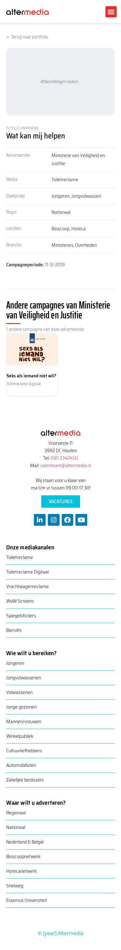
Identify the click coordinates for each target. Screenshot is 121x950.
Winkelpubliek (19, 736)
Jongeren (60, 196)
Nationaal (61, 212)
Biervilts (14, 630)
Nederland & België (25, 842)
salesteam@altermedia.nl (65, 465)
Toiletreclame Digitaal (27, 572)
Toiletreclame (65, 179)
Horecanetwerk (21, 871)
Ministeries (62, 245)
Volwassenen (19, 692)
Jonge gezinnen (21, 707)
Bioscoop (60, 228)
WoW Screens (20, 601)
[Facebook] (68, 520)
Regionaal (16, 813)
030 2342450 (64, 458)
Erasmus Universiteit (26, 900)
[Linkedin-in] (40, 520)
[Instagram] (54, 520)
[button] (111, 11)
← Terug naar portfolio (27, 36)
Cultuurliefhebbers (24, 750)
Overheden (86, 245)
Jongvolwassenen (23, 678)
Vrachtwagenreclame (27, 586)
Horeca (78, 228)
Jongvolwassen (86, 196)
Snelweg (14, 885)
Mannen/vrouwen (23, 721)
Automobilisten (21, 765)
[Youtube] (81, 520)
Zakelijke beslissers (25, 780)
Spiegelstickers (21, 615)
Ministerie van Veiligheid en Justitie (78, 159)
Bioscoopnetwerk (23, 856)
